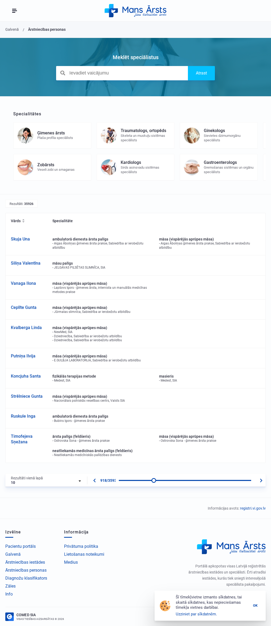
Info (9, 594)
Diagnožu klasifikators (26, 578)
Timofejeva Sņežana (22, 439)
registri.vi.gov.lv (253, 508)
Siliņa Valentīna (25, 263)
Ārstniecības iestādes (25, 562)
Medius (71, 562)
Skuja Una (20, 239)
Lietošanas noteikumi (84, 554)
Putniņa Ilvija (23, 355)
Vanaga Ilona (23, 283)
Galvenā (13, 554)
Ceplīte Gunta (24, 307)
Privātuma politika (81, 546)
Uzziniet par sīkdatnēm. (196, 614)
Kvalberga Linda (26, 327)
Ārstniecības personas (26, 570)
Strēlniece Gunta (27, 396)
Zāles (10, 586)
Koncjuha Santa (26, 376)
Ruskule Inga (23, 416)
